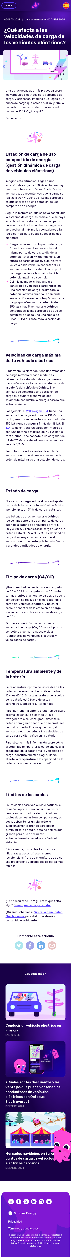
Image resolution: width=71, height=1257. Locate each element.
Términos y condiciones (23, 1228)
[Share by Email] (52, 945)
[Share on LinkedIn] (41, 945)
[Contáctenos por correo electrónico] (11, 1201)
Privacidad (15, 1221)
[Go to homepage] (35, 5)
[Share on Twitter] (19, 945)
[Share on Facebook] (30, 945)
